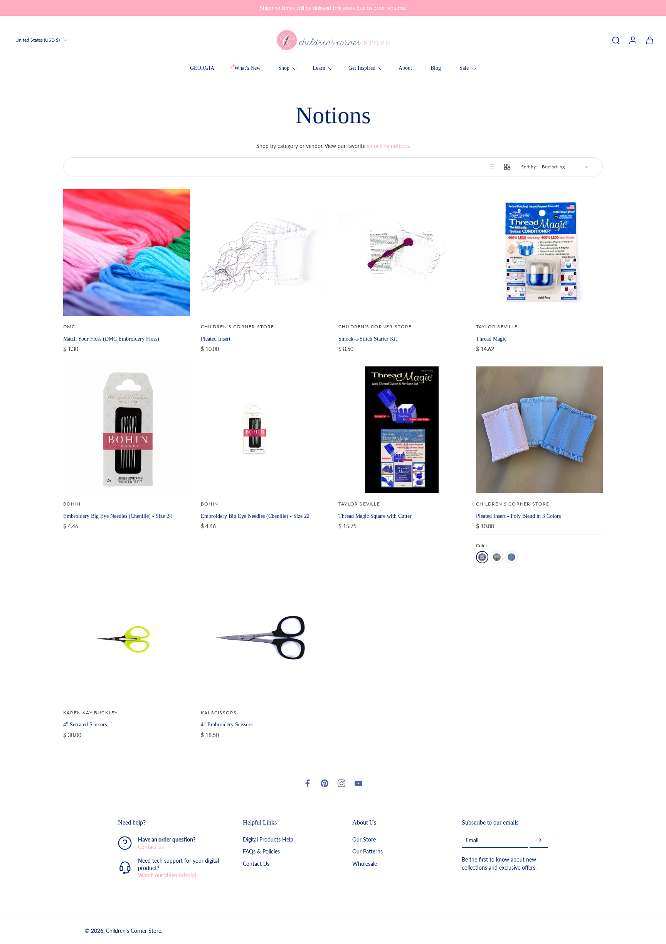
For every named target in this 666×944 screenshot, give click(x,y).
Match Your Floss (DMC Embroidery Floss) (111, 339)
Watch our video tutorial (167, 875)
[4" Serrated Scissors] (126, 638)
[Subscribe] (539, 840)
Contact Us (256, 863)
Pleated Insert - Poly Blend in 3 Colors (518, 516)
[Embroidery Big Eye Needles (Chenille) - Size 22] (264, 429)
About (405, 68)
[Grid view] (507, 167)
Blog (436, 68)
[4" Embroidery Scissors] (264, 638)
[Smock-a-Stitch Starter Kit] (401, 252)
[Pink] (482, 557)
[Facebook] (307, 783)
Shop (283, 68)
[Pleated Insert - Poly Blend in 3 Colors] (539, 429)
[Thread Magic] (539, 252)
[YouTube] (358, 783)
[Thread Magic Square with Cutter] (401, 429)
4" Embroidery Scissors (226, 724)
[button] (169, 822)
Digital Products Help (268, 839)
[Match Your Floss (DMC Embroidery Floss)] (126, 252)
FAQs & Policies (261, 851)
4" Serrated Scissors (85, 724)
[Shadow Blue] (511, 557)
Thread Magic (491, 339)
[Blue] (496, 557)
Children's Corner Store (133, 931)
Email (472, 840)
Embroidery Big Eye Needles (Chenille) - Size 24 (117, 516)
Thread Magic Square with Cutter (375, 516)
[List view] (492, 167)
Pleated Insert (215, 339)
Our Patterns (367, 851)
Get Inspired (361, 68)
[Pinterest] (324, 783)
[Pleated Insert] (264, 252)
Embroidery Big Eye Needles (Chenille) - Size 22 (255, 516)
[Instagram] (341, 783)
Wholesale (364, 863)
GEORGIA (202, 68)
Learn (319, 68)
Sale (464, 68)
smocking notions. (388, 146)
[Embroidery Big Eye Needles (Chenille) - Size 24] (126, 429)
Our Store (364, 839)
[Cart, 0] (649, 40)
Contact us (151, 847)
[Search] (615, 40)
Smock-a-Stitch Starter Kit (367, 339)
